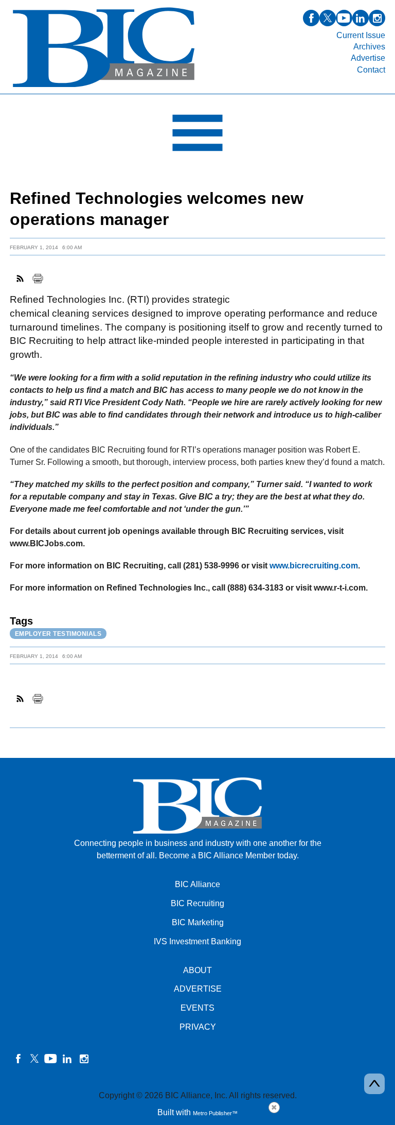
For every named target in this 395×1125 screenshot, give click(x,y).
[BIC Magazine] (104, 87)
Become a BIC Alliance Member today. (229, 855)
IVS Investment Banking (197, 941)
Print (37, 278)
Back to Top (374, 1084)
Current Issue (360, 35)
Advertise (368, 58)
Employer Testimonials (58, 633)
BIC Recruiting (197, 903)
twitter (327, 18)
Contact (371, 69)
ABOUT (197, 970)
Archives (369, 46)
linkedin (360, 18)
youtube (344, 18)
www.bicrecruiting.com (314, 565)
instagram (377, 18)
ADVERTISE (198, 988)
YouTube (51, 1058)
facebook (311, 18)
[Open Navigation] (197, 135)
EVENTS (197, 1007)
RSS (20, 278)
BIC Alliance (197, 884)
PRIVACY (197, 1027)
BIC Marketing (198, 922)
